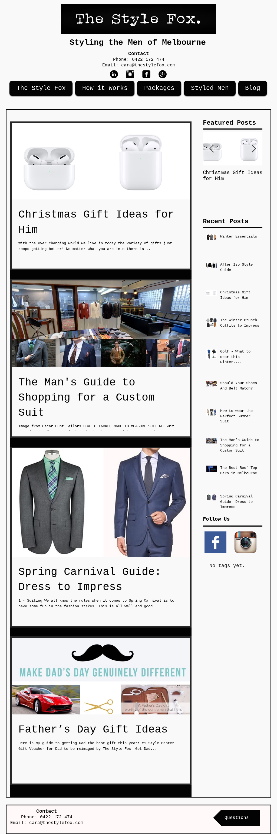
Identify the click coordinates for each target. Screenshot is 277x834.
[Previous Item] (211, 149)
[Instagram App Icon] (245, 542)
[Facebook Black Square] (146, 74)
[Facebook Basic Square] (215, 542)
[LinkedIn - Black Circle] (114, 74)
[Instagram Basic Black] (130, 74)
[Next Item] (253, 149)
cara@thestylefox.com (148, 65)
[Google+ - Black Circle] (163, 74)
